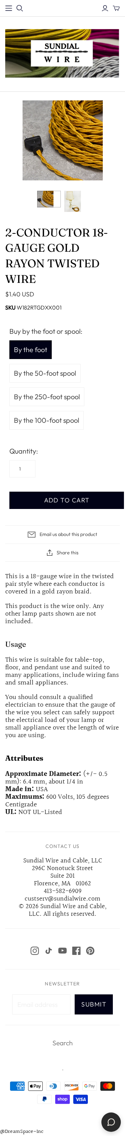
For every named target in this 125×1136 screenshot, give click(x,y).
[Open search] (19, 8)
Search (62, 1043)
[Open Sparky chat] (111, 1122)
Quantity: (23, 451)
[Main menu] (8, 8)
